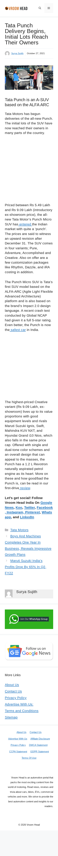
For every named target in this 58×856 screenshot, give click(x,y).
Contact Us (13, 691)
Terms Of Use (29, 757)
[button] (39, 8)
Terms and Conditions (22, 711)
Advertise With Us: (19, 704)
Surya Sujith (17, 53)
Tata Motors (19, 530)
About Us (12, 685)
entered (25, 224)
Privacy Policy (16, 698)
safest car (18, 330)
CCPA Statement (18, 751)
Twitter (29, 507)
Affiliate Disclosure (40, 738)
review (24, 488)
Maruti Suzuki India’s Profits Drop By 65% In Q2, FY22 (25, 567)
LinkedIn (27, 517)
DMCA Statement (38, 745)
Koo (19, 507)
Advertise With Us (17, 738)
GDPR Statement (39, 751)
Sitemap (11, 717)
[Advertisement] (29, 170)
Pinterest (32, 512)
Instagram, (15, 512)
